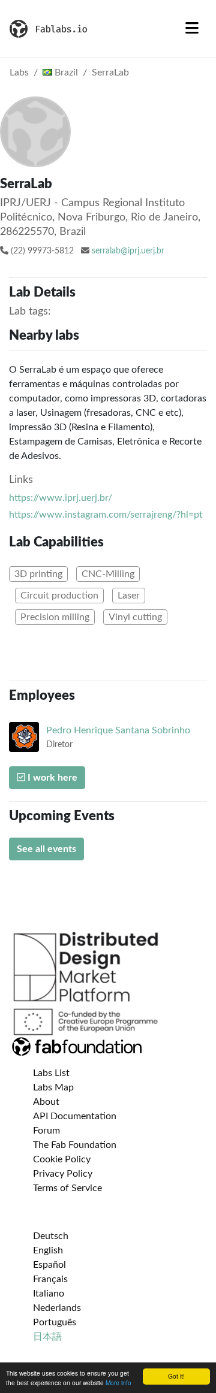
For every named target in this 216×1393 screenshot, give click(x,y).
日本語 (47, 1336)
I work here (51, 777)
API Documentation (74, 1116)
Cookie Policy (62, 1159)
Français (50, 1279)
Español (49, 1265)
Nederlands (57, 1308)
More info (118, 1382)
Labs (19, 72)
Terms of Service (67, 1188)
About (46, 1102)
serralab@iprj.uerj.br (128, 251)
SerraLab (110, 72)
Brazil (65, 72)
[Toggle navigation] (192, 29)
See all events (46, 849)
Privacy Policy (62, 1174)
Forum (46, 1130)
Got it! (176, 1375)
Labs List (51, 1073)
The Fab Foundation (74, 1145)
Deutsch (50, 1236)
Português (54, 1322)
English (48, 1250)
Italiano (48, 1293)
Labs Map (53, 1087)
